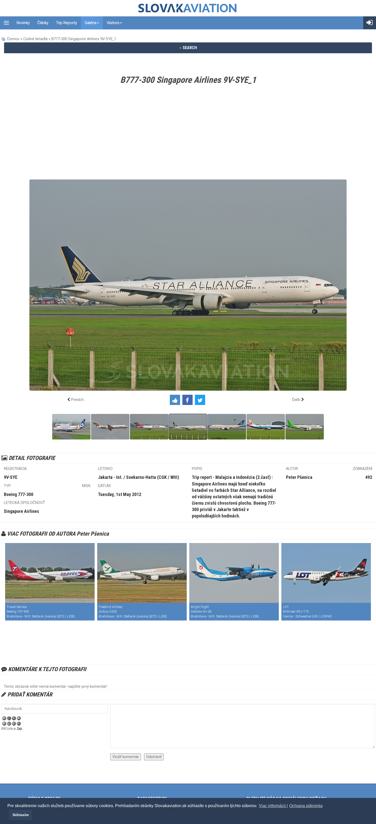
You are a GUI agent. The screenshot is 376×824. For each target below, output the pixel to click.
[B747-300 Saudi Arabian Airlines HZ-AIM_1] (226, 427)
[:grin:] (14, 718)
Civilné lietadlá (35, 39)
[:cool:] (9, 718)
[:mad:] (9, 723)
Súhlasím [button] (21, 815)
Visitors (113, 22)
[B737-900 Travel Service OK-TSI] (50, 573)
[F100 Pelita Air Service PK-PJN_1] (110, 427)
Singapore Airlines (21, 511)
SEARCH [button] (189, 47)
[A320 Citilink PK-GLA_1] (304, 427)
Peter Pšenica (299, 477)
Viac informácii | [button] (273, 806)
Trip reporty (66, 22)
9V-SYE (10, 477)
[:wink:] (19, 718)
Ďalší (296, 399)
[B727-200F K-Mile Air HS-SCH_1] (149, 427)
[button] (8, 815)
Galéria (90, 22)
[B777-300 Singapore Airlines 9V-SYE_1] (188, 427)
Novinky (23, 22)
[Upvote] (176, 401)
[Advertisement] (188, 133)
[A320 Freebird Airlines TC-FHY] (142, 573)
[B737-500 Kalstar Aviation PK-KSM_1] (71, 427)
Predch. (78, 399)
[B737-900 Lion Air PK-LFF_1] (265, 427)
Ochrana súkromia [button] (306, 806)
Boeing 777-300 (18, 494)
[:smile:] (4, 718)
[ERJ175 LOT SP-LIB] (326, 573)
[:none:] (4, 723)
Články (42, 22)
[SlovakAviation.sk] (188, 8)
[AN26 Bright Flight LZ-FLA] (234, 573)
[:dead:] (19, 723)
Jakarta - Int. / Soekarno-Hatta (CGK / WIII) (138, 477)
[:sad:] (14, 723)
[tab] (188, 47)
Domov (13, 39)
